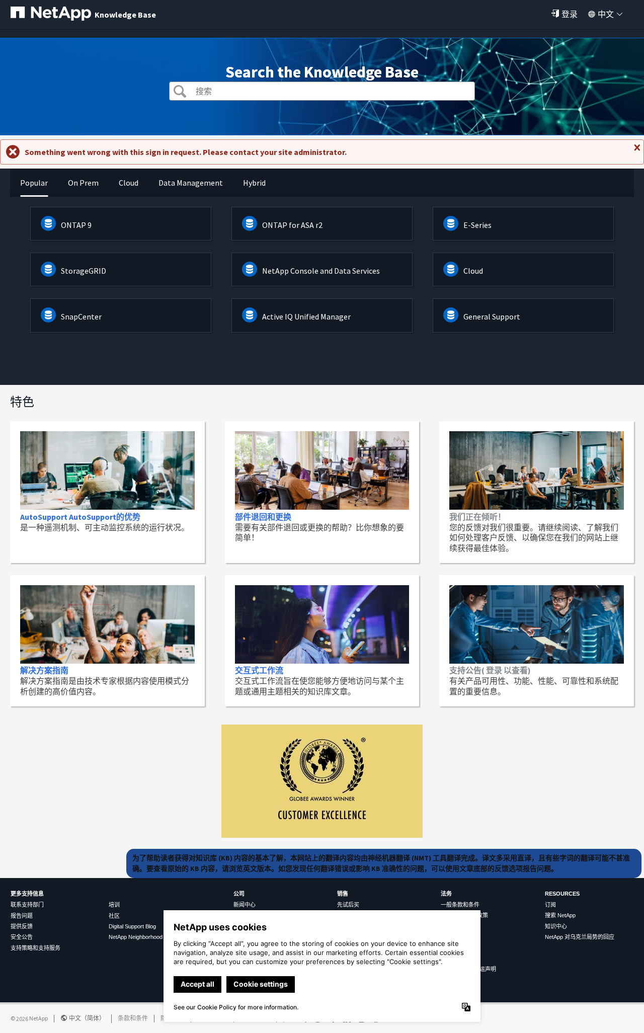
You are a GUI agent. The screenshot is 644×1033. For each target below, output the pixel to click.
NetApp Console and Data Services (321, 271)
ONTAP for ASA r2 (292, 225)
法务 (446, 894)
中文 (606, 14)
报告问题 (22, 916)
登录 (569, 14)
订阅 (550, 905)
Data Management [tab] (190, 183)
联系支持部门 (27, 905)
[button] (180, 92)
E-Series (477, 225)
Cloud (473, 271)
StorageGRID (83, 271)
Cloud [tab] (128, 183)
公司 (239, 894)
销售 (342, 894)
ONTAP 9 (76, 225)
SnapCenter (81, 316)
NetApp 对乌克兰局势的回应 (579, 937)
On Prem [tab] (83, 183)
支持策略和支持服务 (35, 948)
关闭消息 (636, 151)
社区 (114, 916)
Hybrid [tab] (254, 183)
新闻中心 (244, 905)
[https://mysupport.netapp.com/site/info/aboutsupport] (322, 835)
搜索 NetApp (560, 915)
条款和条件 (133, 1018)
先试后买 (348, 905)
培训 (114, 905)
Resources (562, 894)
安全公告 (22, 937)
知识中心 (556, 926)
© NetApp (29, 1018)
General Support (491, 316)
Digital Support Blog (132, 926)
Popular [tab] (34, 183)
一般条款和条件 (460, 905)
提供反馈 (22, 926)
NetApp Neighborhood (136, 937)
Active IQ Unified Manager (306, 316)
